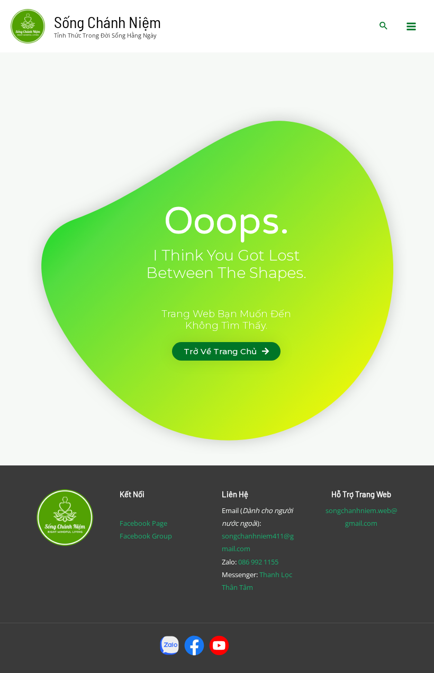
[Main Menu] (412, 26)
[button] (226, 351)
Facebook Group (146, 536)
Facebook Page (143, 523)
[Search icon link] (383, 26)
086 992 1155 (258, 562)
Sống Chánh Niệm (107, 21)
